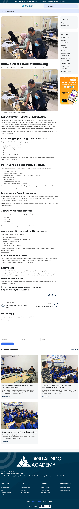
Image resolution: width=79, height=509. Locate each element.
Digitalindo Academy (36, 501)
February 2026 (65, 53)
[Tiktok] (48, 506)
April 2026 (64, 48)
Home (2, 11)
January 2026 (65, 55)
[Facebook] (49, 295)
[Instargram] (45, 506)
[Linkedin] (50, 506)
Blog (62, 23)
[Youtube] (43, 506)
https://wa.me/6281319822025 (15, 290)
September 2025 (66, 63)
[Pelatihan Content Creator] (27, 6)
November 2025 (66, 58)
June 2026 (64, 42)
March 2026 (64, 50)
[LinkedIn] (55, 295)
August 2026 (65, 37)
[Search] (46, 6)
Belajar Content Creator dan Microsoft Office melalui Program (17, 386)
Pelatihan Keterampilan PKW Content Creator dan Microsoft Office (56, 386)
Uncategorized (10, 11)
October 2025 (65, 61)
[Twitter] (52, 295)
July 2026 (64, 40)
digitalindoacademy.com (20, 112)
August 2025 (65, 66)
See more (73, 349)
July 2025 (64, 68)
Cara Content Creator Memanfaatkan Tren (19, 432)
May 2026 (64, 45)
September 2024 (66, 71)
